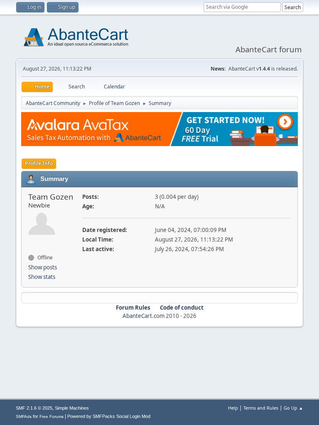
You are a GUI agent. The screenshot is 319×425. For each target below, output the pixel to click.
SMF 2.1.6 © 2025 (34, 407)
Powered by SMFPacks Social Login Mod (108, 416)
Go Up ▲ (293, 408)
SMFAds (24, 416)
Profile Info (39, 163)
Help (233, 408)
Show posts (42, 267)
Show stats (41, 277)
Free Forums (51, 416)
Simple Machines (72, 407)
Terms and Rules (260, 408)
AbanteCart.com (143, 316)
